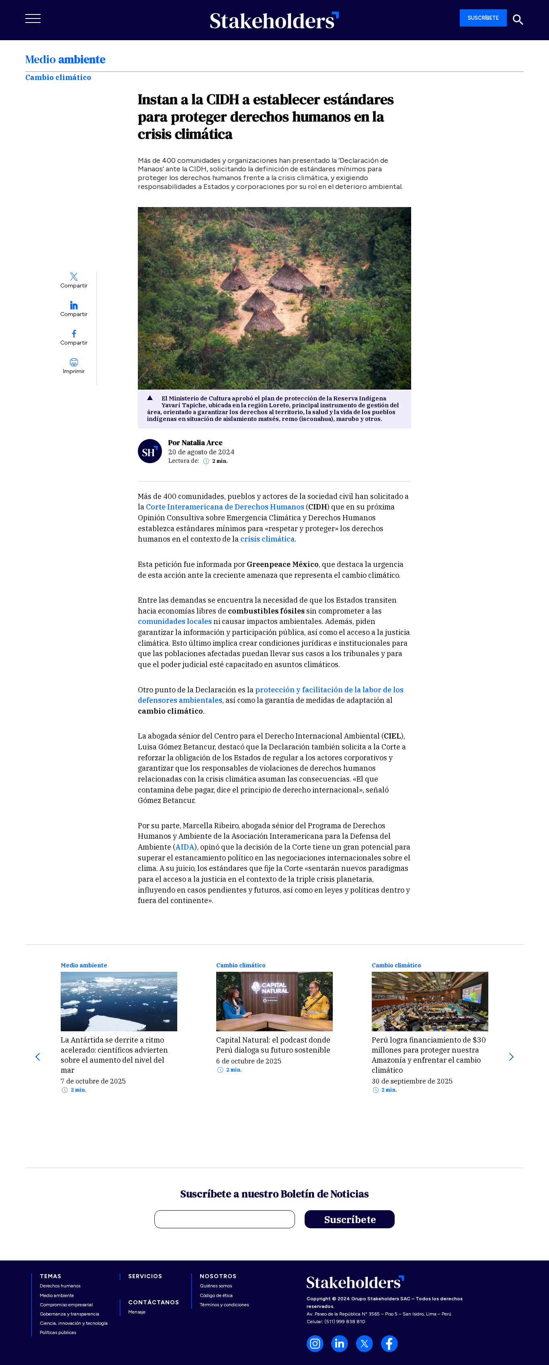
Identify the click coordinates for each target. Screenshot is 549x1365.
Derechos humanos (60, 1286)
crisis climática (267, 539)
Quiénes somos (216, 1286)
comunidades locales (175, 621)
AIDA (185, 847)
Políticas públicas (58, 1332)
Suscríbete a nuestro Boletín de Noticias (274, 1195)
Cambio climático (241, 965)
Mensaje (136, 1312)
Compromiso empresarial (66, 1305)
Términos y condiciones (224, 1305)
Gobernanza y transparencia (69, 1314)
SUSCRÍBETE (483, 18)
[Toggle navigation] (33, 18)
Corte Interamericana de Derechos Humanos (225, 506)
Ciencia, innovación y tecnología (74, 1323)
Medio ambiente (84, 965)
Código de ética (216, 1295)
